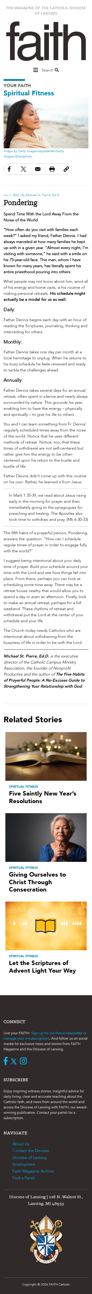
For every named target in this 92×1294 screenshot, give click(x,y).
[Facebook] (7, 1061)
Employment (24, 1164)
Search (48, 70)
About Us (21, 1144)
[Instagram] (24, 1061)
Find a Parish (24, 1178)
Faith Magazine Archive (33, 1171)
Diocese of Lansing (29, 1157)
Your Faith (17, 86)
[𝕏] (15, 1061)
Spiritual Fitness (29, 93)
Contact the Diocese (31, 1151)
